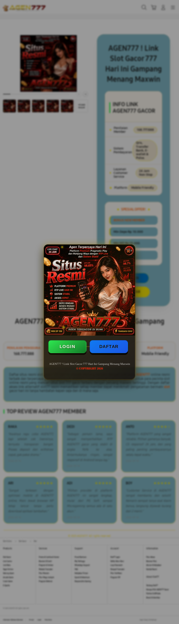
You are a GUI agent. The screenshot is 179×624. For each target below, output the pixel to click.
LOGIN (67, 346)
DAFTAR (109, 346)
